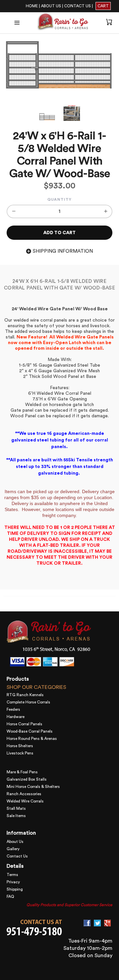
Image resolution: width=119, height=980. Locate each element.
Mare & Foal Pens (22, 772)
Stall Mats (16, 808)
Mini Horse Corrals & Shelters (33, 787)
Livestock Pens (20, 753)
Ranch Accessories (24, 794)
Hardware (15, 717)
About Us (15, 842)
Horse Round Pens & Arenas (32, 739)
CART (103, 6)
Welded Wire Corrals (25, 801)
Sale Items (16, 816)
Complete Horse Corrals (28, 702)
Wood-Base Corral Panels (30, 731)
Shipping (15, 889)
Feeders (13, 709)
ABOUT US (51, 6)
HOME (32, 6)
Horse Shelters (20, 746)
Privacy (13, 882)
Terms (12, 875)
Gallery (13, 849)
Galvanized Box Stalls (27, 779)
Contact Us (17, 856)
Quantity (59, 199)
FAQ (10, 897)
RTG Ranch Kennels (25, 695)
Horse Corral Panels (24, 724)
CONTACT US (77, 6)
